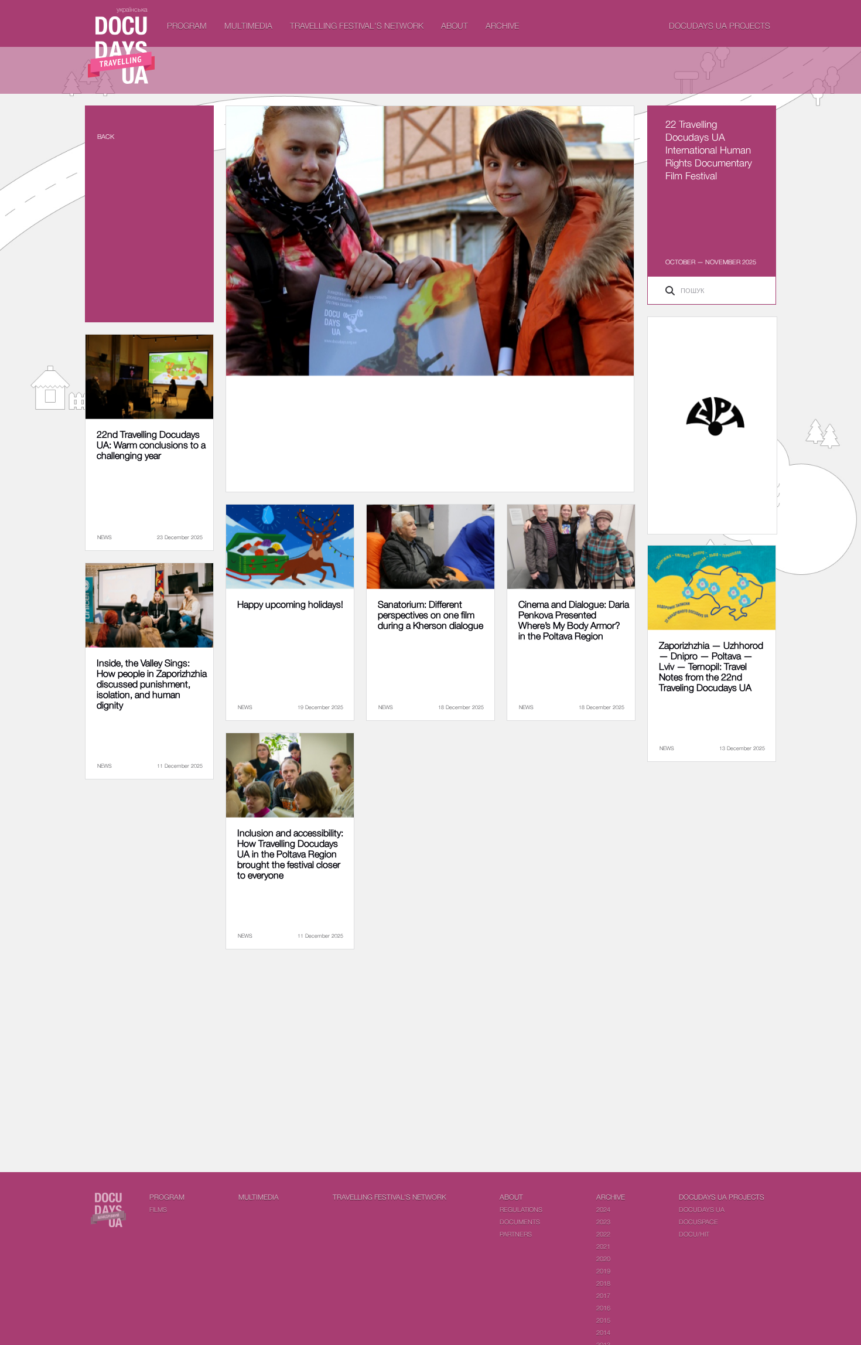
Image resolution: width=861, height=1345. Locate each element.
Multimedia (248, 25)
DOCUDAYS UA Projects (719, 25)
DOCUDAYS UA (702, 1209)
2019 (603, 1271)
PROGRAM (187, 25)
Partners (516, 1234)
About (454, 25)
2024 (603, 1209)
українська (132, 9)
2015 (603, 1320)
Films (158, 1209)
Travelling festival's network (356, 25)
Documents (520, 1221)
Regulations (521, 1209)
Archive (502, 25)
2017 (603, 1295)
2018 (603, 1283)
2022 (603, 1234)
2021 (603, 1246)
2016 (603, 1308)
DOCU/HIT (694, 1234)
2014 (603, 1332)
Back (105, 136)
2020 (603, 1258)
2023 (603, 1221)
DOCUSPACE (698, 1221)
